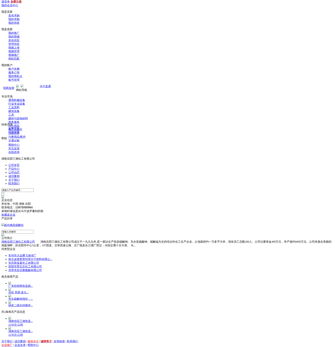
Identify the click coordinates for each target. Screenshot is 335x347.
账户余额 (14, 68)
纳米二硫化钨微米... (20, 305)
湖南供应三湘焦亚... (20, 321)
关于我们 (14, 179)
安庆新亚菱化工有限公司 (23, 262)
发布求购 (14, 15)
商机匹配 (14, 58)
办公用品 (14, 125)
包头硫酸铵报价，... (20, 298)
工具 (11, 114)
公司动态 (14, 172)
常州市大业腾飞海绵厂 (22, 255)
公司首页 (14, 165)
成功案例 (14, 176)
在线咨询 (14, 152)
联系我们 (14, 183)
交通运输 (14, 140)
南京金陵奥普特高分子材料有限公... (30, 259)
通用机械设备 (16, 100)
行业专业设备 (16, 103)
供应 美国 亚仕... (18, 292)
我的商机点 (15, 76)
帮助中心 (14, 144)
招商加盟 (8, 88)
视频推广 (14, 54)
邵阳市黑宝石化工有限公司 (25, 266)
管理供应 (14, 43)
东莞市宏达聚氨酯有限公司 (25, 270)
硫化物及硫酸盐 (14, 225)
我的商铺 (14, 36)
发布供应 (14, 40)
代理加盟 (14, 131)
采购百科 (14, 128)
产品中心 (14, 168)
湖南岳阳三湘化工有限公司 (18, 241)
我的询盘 (14, 22)
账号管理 (14, 79)
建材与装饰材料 (18, 118)
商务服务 (14, 122)
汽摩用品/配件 (17, 136)
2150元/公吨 (15, 324)
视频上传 (14, 47)
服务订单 (14, 72)
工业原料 (14, 107)
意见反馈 (14, 148)
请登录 (5, 1)
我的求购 (14, 19)
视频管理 (14, 51)
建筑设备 (14, 111)
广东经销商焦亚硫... (20, 285)
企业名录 (20, 345)
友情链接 (59, 341)
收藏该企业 (8, 214)
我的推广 (14, 32)
